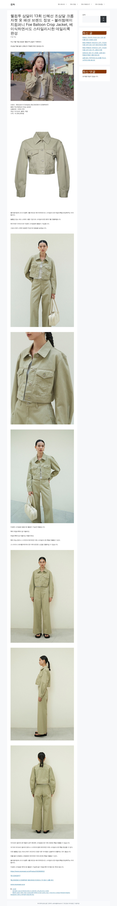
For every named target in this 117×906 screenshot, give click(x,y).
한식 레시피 (61, 4)
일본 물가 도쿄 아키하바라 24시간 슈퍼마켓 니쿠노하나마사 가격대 (31, 891)
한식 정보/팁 (99, 4)
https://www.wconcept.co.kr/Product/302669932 (28, 871)
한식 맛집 (73, 4)
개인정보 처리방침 (68, 903)
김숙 (13, 4)
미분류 (14, 889)
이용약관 (77, 903)
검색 (83, 15)
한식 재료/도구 (85, 4)
